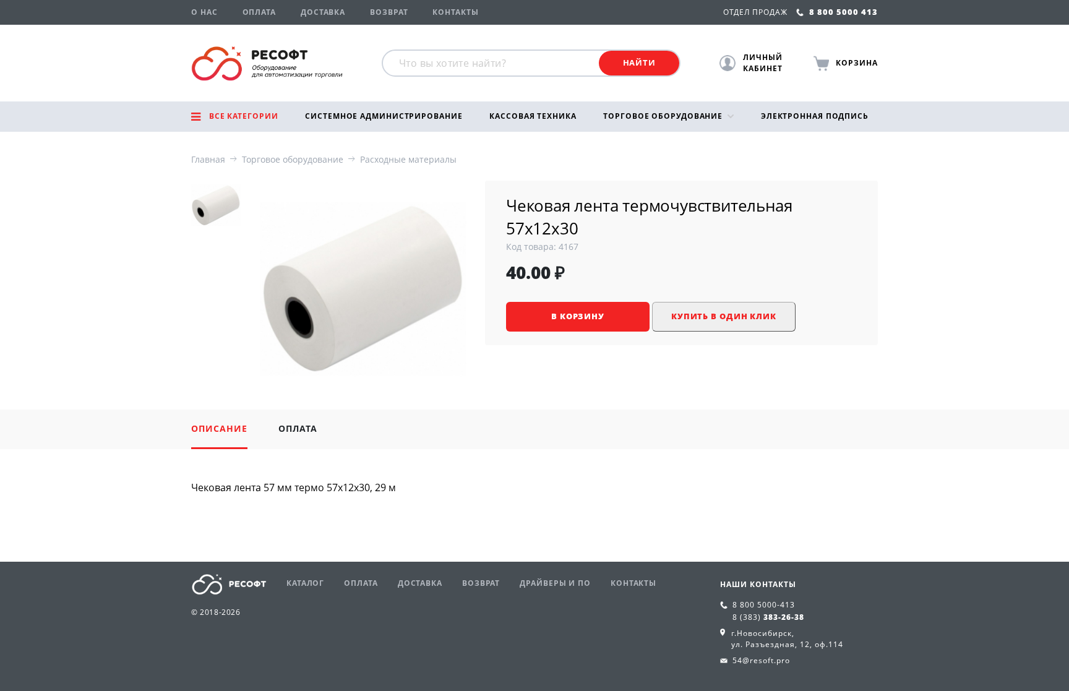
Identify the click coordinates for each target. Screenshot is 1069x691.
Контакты (455, 12)
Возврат (389, 12)
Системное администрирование (383, 116)
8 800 (763, 604)
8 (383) (768, 617)
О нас (204, 12)
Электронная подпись (815, 116)
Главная (208, 159)
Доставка (323, 12)
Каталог (305, 583)
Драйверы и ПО (555, 583)
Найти (639, 62)
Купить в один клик (723, 316)
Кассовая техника (532, 116)
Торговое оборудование (663, 116)
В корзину (577, 316)
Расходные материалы (408, 159)
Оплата (259, 12)
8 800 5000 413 (842, 11)
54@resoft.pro (761, 660)
